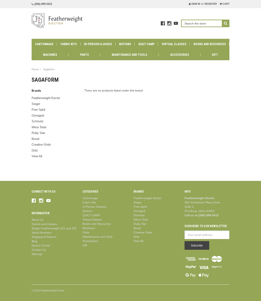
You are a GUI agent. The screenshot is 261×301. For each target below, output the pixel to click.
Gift (215, 55)
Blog (34, 241)
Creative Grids (41, 144)
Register (211, 3)
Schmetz (38, 121)
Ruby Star (38, 133)
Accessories (179, 55)
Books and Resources (210, 44)
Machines (50, 55)
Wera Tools (39, 127)
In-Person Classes (98, 44)
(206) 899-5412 (43, 4)
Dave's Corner (41, 245)
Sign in (195, 3)
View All (37, 156)
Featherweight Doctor (46, 98)
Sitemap (37, 254)
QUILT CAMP (146, 44)
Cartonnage (44, 44)
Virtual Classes (174, 44)
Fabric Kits (69, 44)
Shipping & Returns (44, 237)
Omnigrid (38, 115)
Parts (84, 55)
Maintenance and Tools (129, 55)
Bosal (35, 138)
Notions (125, 44)
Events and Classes (44, 224)
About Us (37, 219)
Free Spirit (38, 109)
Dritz (35, 150)
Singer (36, 104)
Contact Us (39, 249)
